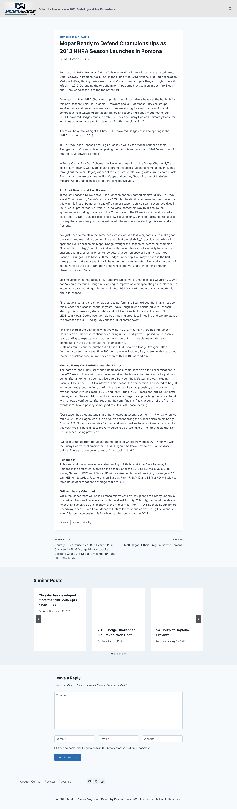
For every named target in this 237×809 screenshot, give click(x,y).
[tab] (112, 654)
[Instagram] (102, 781)
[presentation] (118, 605)
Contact (36, 781)
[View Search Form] (230, 9)
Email (104, 739)
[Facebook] (89, 781)
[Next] (198, 619)
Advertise (65, 781)
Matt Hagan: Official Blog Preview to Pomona (153, 542)
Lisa (65, 59)
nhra (76, 522)
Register (50, 781)
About (24, 781)
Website (149, 739)
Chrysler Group (69, 37)
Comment (63, 695)
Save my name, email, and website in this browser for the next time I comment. (104, 748)
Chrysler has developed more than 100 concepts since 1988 (58, 600)
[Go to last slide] (38, 619)
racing (87, 522)
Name (61, 739)
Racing (85, 37)
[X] (96, 781)
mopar (65, 522)
